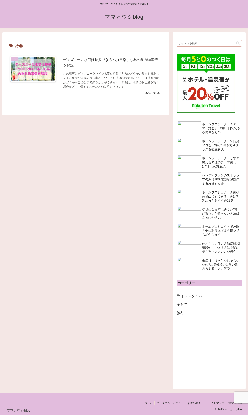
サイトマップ (216, 403)
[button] (237, 43)
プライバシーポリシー (170, 403)
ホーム (148, 403)
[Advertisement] (209, 351)
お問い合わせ (196, 403)
